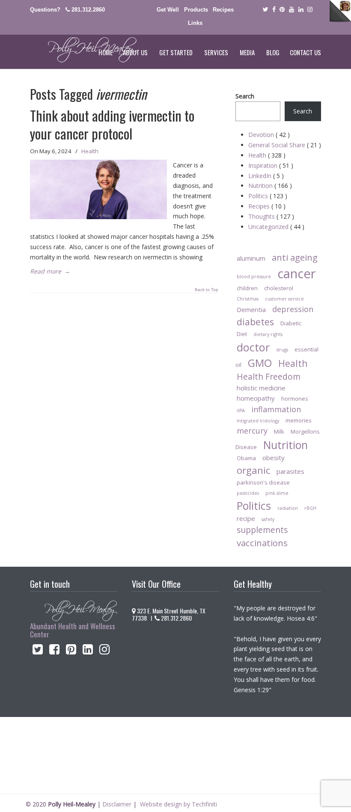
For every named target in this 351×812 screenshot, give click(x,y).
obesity (273, 457)
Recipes (223, 9)
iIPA (241, 410)
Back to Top (206, 290)
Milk (279, 431)
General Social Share (284, 145)
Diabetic (290, 323)
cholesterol (278, 288)
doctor (253, 347)
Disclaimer (116, 804)
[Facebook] (274, 9)
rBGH (310, 508)
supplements (262, 529)
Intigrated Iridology (258, 421)
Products (196, 9)
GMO (260, 363)
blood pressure (254, 277)
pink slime (277, 493)
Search (244, 96)
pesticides (248, 493)
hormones (294, 398)
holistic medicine (261, 388)
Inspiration (270, 165)
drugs (282, 350)
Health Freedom (268, 376)
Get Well (168, 9)
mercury (252, 430)
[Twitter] (265, 9)
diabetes (255, 321)
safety (268, 519)
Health (89, 151)
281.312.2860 (88, 9)
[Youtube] (291, 9)
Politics (267, 196)
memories (299, 420)
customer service (284, 299)
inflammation (276, 409)
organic (253, 470)
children (247, 288)
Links (195, 23)
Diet (242, 334)
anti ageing (295, 257)
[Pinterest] (282, 9)
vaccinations (262, 543)
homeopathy (256, 398)
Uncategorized (276, 227)
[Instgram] (310, 9)
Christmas (248, 299)
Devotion (269, 135)
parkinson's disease (263, 482)
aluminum (251, 258)
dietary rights (268, 334)
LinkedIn (266, 176)
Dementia (251, 309)
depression (292, 309)
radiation (287, 508)
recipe (246, 518)
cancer (296, 273)
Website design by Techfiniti (178, 804)
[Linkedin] (301, 9)
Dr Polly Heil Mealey (83, 50)
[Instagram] (104, 651)
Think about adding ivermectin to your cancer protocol (112, 124)
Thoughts (271, 216)
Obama (246, 458)
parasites (290, 471)
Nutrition (270, 185)
